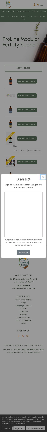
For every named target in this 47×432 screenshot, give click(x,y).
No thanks (23, 252)
